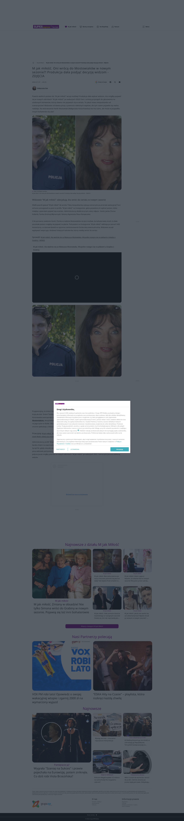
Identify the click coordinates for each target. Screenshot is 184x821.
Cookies (68, 444)
